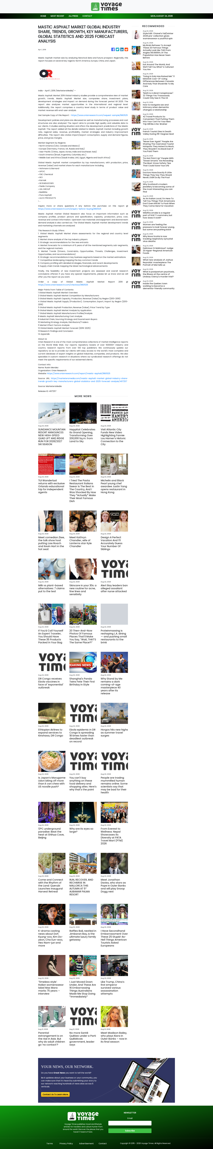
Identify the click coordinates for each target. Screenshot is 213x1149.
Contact (103, 1143)
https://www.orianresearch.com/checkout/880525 (63, 284)
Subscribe (130, 1130)
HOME (43, 16)
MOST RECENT (57, 16)
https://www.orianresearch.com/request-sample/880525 (99, 115)
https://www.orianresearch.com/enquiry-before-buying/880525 (69, 208)
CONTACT (87, 16)
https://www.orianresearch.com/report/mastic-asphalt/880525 (78, 373)
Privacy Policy (66, 1143)
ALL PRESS (73, 16)
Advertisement (86, 1143)
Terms (49, 1143)
